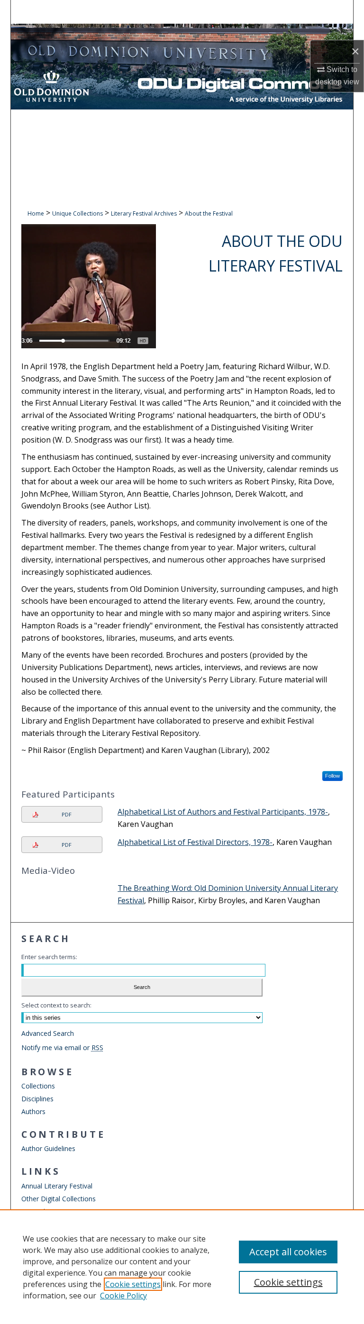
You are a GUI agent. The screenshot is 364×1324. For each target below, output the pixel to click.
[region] (182, 1266)
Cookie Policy (123, 1295)
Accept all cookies (288, 1251)
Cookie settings (133, 1284)
